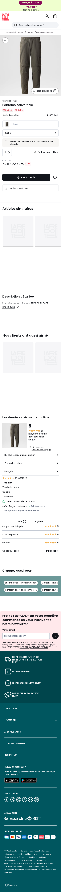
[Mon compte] (46, 16)
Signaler (39, 521)
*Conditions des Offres (35, 866)
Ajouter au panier (26, 177)
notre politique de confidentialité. (34, 648)
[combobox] (30, 456)
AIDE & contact (11, 708)
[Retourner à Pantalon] (5, 40)
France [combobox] (11, 885)
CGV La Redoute (10, 851)
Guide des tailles (48, 152)
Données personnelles (44, 863)
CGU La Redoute (26, 860)
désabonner (33, 646)
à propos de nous (12, 731)
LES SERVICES (10, 720)
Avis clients (41, 860)
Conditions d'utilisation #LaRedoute (18, 863)
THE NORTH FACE (9, 101)
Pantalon (30, 32)
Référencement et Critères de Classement (20, 854)
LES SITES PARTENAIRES (14, 743)
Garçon (21, 32)
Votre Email (8, 629)
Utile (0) (21, 521)
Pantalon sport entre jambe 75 (21, 589)
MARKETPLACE (10, 755)
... (3, 32)
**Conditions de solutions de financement (20, 870)
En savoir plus (10, 774)
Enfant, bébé (11, 32)
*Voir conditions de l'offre (13, 642)
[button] (55, 16)
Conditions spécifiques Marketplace (35, 851)
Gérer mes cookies (15, 866)
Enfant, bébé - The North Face (21, 582)
